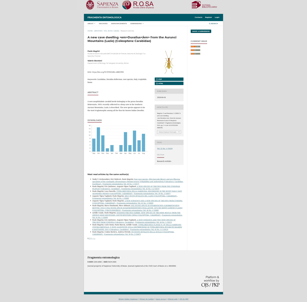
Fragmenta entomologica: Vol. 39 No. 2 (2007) (152, 193)
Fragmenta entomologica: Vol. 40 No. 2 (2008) (140, 210)
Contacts (198, 17)
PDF (160, 79)
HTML (160, 83)
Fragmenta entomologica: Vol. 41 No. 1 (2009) (135, 203)
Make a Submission (201, 31)
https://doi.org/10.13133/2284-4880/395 (108, 72)
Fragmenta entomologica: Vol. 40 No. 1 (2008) (110, 198)
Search (214, 23)
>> (94, 238)
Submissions (136, 23)
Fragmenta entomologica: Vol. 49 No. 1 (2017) (121, 184)
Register (208, 17)
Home (90, 31)
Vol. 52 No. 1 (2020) (111, 31)
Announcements (119, 23)
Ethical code (173, 299)
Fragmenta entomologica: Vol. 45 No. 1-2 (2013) (140, 189)
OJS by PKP (184, 299)
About (91, 23)
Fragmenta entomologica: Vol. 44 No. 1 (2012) (153, 222)
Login (217, 17)
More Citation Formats (167, 132)
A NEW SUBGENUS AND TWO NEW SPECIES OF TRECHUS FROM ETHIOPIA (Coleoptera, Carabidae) (134, 221)
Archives (103, 23)
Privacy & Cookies (147, 299)
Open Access (161, 299)
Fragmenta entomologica (104, 17)
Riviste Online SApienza (128, 299)
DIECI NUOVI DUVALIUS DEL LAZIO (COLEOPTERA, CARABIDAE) (151, 196)
